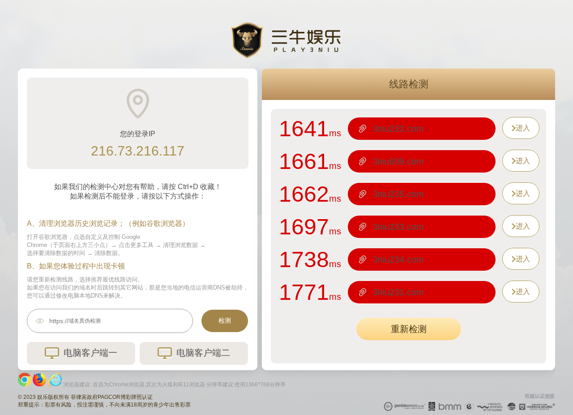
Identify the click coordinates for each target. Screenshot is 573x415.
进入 (523, 128)
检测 (224, 320)
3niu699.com (398, 161)
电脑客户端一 (90, 353)
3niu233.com (398, 227)
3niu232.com (398, 129)
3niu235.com (398, 194)
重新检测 (409, 329)
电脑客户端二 (203, 353)
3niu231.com (398, 292)
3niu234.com (398, 259)
